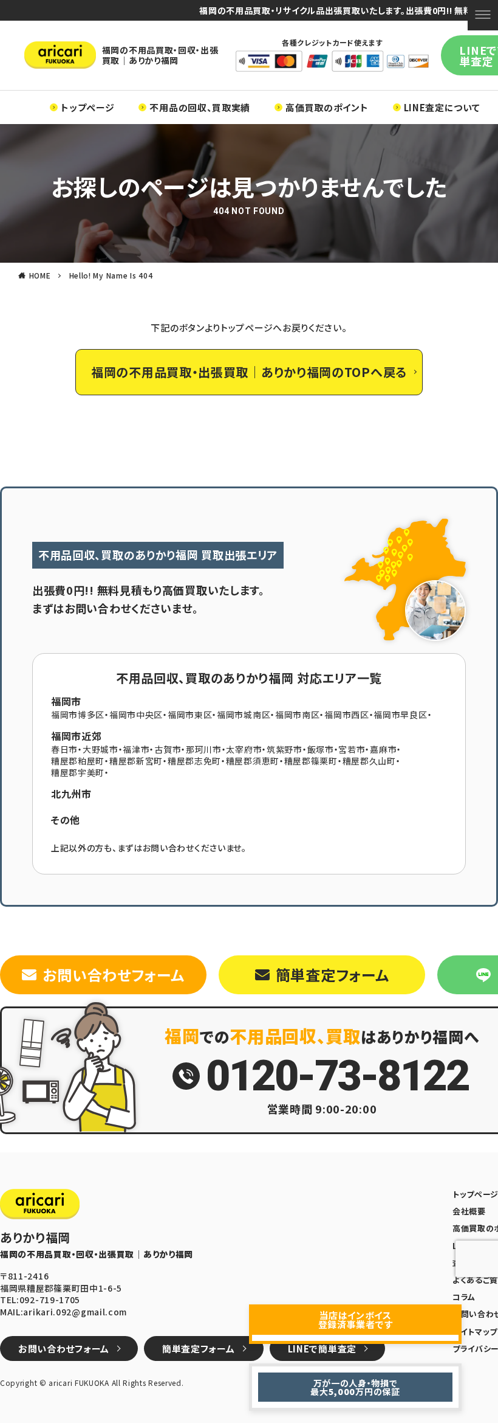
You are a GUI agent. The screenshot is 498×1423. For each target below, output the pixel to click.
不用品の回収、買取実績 (199, 107)
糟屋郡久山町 (369, 761)
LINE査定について (442, 107)
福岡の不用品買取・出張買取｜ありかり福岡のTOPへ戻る (249, 372)
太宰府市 (244, 749)
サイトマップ (474, 1331)
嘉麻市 (383, 749)
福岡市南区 (297, 714)
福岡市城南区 (243, 714)
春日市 (64, 749)
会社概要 (469, 1211)
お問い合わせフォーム (113, 974)
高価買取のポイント (326, 107)
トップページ (87, 107)
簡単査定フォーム (332, 974)
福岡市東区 (190, 714)
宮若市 (351, 749)
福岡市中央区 (136, 714)
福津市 (136, 749)
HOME (40, 275)
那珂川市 (204, 749)
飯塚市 (320, 749)
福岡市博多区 (77, 714)
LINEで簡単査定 (322, 1348)
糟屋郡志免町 (194, 761)
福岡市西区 (346, 714)
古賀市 (167, 749)
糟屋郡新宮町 (136, 761)
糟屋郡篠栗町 (311, 761)
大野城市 (100, 749)
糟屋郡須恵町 (252, 761)
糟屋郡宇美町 (77, 772)
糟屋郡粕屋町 (77, 761)
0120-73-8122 (337, 1075)
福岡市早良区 (400, 714)
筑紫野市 (284, 749)
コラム (464, 1297)
